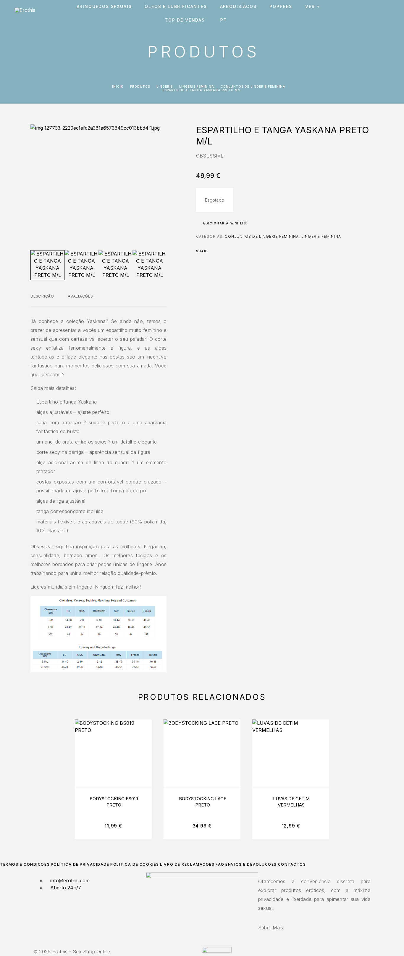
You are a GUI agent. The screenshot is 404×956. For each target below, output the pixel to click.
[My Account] (360, 13)
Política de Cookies (134, 864)
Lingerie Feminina (196, 86)
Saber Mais (270, 928)
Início (118, 86)
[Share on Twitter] (223, 251)
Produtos (140, 86)
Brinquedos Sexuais (104, 6)
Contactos (292, 864)
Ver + (312, 6)
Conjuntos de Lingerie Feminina (253, 86)
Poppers (280, 6)
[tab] (42, 299)
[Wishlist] (373, 13)
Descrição (42, 296)
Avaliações (80, 296)
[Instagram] (202, 943)
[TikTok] (205, 943)
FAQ (220, 864)
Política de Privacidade (80, 864)
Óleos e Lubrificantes (176, 6)
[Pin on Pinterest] (230, 251)
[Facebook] (198, 943)
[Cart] (387, 13)
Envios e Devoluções (251, 864)
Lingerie (164, 86)
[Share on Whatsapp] (238, 251)
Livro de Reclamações (187, 864)
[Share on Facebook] (215, 251)
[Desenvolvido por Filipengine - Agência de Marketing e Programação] (217, 951)
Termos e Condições (25, 864)
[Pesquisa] (347, 13)
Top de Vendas (185, 20)
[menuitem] (225, 20)
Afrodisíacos (238, 6)
